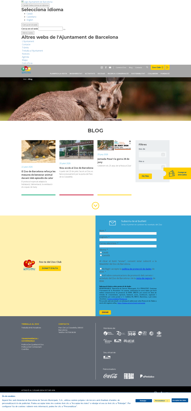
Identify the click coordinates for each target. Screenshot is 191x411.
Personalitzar (160, 401)
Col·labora (153, 73)
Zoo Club (156, 67)
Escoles (101, 73)
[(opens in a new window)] (36, 1)
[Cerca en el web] (64, 29)
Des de (142, 149)
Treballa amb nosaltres (31, 328)
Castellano (31, 16)
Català (35, 5)
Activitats (90, 73)
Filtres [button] (143, 144)
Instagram (102, 67)
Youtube (110, 67)
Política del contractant (31, 347)
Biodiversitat (76, 73)
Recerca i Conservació (118, 73)
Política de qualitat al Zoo (32, 344)
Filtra (145, 176)
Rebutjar (143, 401)
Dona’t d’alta (50, 268)
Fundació (165, 73)
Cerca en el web (29, 28)
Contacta (138, 67)
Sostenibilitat (138, 73)
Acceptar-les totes (179, 400)
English (30, 19)
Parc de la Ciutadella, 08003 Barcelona (70, 329)
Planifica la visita (58, 73)
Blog (130, 67)
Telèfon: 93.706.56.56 (67, 332)
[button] (35, 324)
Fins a (141, 161)
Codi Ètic (25, 349)
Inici (24, 79)
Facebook (106, 67)
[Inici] (26, 71)
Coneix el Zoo (121, 67)
